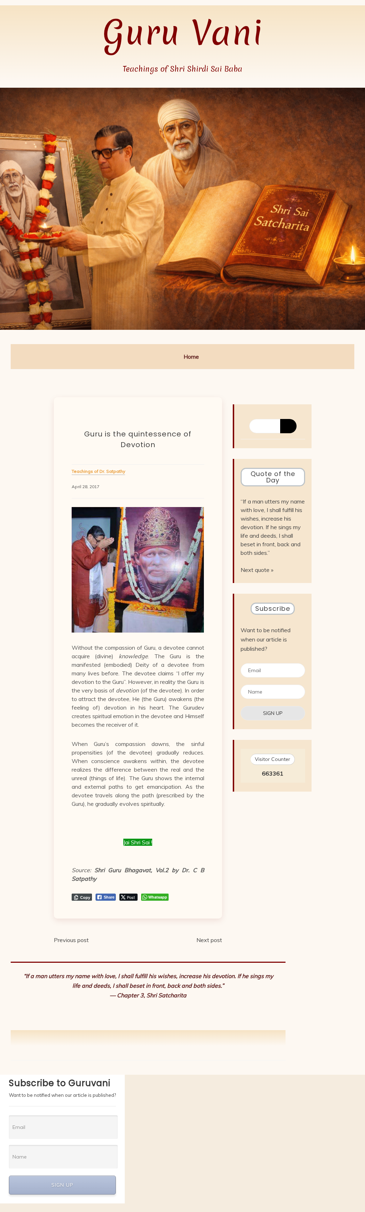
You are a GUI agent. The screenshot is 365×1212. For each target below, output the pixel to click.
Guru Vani (182, 32)
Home (191, 356)
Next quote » (257, 569)
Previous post (71, 939)
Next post (209, 939)
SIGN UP (62, 1185)
